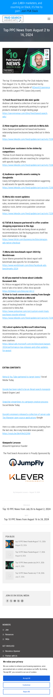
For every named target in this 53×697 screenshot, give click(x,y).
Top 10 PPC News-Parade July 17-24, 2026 (29, 573)
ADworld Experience (41, 87)
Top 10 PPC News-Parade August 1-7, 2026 (30, 552)
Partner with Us (11, 656)
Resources (9, 634)
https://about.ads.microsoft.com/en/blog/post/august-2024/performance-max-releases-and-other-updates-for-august (26, 347)
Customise (26, 685)
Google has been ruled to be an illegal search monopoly (26, 389)
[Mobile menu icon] (49, 18)
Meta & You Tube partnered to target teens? (21, 376)
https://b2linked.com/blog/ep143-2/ (18, 291)
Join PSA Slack (29, 11)
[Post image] (10, 544)
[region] (26, 677)
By (20, 492)
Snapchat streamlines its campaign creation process (25, 401)
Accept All (26, 678)
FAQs (7, 639)
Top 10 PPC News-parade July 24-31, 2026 (29, 563)
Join (7, 630)
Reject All (26, 692)
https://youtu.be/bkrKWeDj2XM (16, 433)
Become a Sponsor (12, 651)
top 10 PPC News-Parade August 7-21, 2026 (30, 542)
